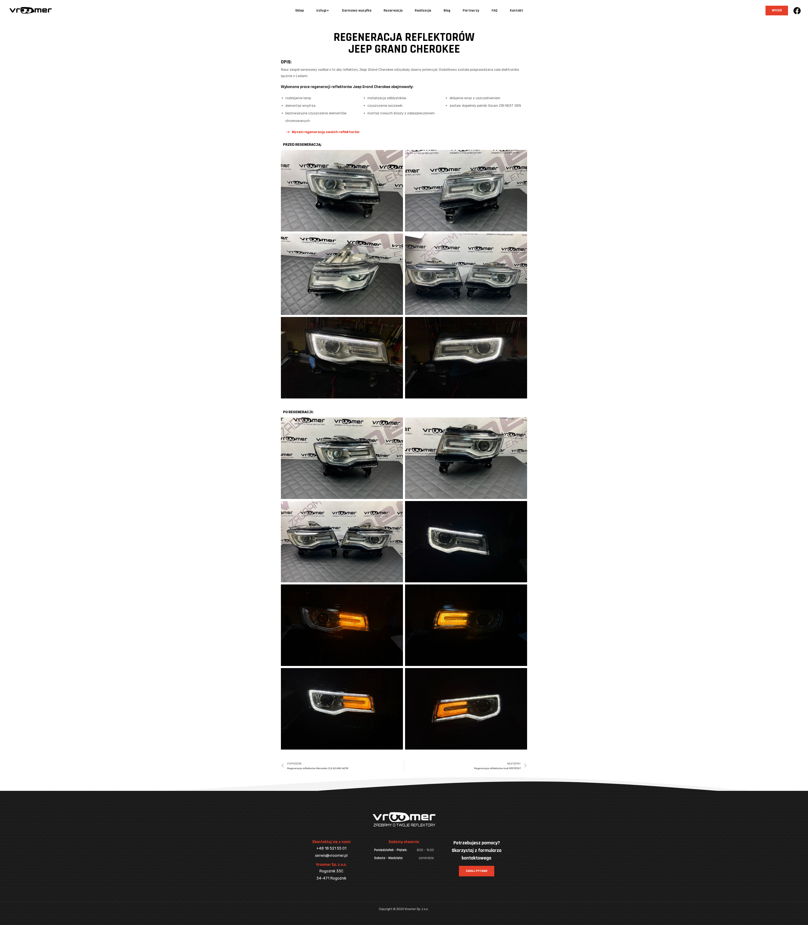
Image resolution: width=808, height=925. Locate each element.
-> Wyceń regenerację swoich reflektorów (322, 132)
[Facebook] (797, 10)
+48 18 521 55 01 (331, 848)
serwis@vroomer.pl (331, 855)
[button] (776, 10)
